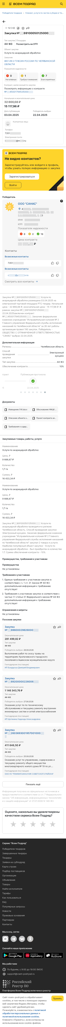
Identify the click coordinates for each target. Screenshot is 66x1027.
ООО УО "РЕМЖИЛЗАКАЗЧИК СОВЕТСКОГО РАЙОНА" (29, 774)
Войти (13, 185)
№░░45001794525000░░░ (18, 91)
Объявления (8, 880)
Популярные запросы (13, 906)
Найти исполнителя (12, 888)
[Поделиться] (28, 28)
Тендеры (7, 857)
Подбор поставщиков (13, 871)
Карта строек (9, 866)
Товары (6, 884)
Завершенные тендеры (14, 853)
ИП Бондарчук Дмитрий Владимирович (22, 667)
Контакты (7, 924)
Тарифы (6, 893)
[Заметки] (18, 28)
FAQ (4, 902)
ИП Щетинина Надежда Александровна (22, 719)
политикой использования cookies (20, 1016)
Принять (57, 998)
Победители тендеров (13, 849)
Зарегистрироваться (22, 176)
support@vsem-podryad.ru (21, 974)
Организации (9, 875)
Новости (6, 911)
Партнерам (8, 920)
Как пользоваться (11, 897)
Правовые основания (13, 915)
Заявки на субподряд (13, 862)
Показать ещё (33, 784)
